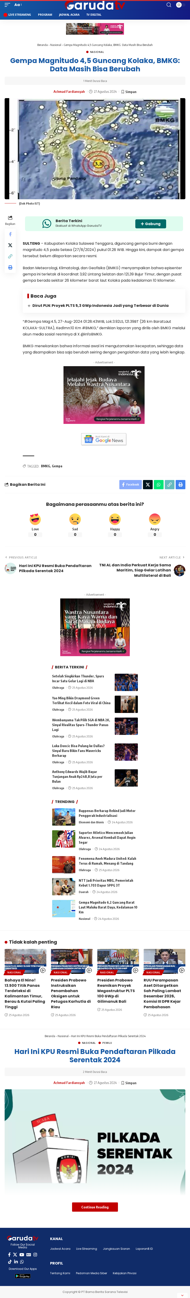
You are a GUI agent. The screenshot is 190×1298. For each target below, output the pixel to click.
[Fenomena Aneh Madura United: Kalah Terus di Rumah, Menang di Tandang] (63, 864)
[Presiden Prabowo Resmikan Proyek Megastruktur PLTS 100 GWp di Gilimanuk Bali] (118, 961)
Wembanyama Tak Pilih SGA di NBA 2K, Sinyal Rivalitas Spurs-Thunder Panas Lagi (81, 725)
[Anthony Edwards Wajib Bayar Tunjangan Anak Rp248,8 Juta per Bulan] (126, 778)
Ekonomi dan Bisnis (91, 822)
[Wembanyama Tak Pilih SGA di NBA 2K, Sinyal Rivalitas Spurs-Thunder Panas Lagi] (126, 726)
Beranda (42, 45)
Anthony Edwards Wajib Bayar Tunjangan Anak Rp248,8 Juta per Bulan (77, 776)
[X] (15, 1254)
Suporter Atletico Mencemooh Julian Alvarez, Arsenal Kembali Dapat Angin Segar (107, 837)
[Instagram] (35, 1254)
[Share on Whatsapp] (159, 484)
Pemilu (107, 1043)
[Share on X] (10, 245)
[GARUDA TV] (95, 5)
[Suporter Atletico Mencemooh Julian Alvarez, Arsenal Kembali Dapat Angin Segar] (63, 839)
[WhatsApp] (22, 1261)
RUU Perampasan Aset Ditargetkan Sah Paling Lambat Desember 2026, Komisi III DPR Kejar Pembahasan (162, 994)
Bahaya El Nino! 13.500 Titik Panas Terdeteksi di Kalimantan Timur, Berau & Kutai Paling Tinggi (25, 994)
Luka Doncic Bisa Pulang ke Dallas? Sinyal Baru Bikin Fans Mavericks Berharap (78, 751)
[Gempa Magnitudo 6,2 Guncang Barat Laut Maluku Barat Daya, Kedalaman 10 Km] (63, 908)
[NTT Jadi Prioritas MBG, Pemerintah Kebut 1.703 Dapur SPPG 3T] (63, 886)
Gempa (57, 466)
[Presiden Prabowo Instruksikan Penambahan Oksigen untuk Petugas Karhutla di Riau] (72, 961)
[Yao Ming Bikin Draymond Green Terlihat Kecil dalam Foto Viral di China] (126, 704)
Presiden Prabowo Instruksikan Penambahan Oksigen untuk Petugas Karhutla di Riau (71, 994)
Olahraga (58, 687)
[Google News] (28, 1254)
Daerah (84, 892)
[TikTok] (10, 1261)
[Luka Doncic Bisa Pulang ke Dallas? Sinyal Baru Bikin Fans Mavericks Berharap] (126, 752)
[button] (9, 5)
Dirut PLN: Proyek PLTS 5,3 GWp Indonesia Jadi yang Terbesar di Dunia (100, 305)
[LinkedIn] (16, 1261)
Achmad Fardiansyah (69, 91)
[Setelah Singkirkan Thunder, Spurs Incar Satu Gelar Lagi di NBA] (126, 682)
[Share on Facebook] (10, 234)
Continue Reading (95, 1207)
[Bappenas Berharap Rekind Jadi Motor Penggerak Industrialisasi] (63, 817)
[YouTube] (21, 1254)
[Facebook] (9, 1254)
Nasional (55, 45)
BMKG (45, 466)
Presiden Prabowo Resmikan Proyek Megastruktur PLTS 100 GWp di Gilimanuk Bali (116, 991)
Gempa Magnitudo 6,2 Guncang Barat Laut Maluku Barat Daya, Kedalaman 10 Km (108, 907)
